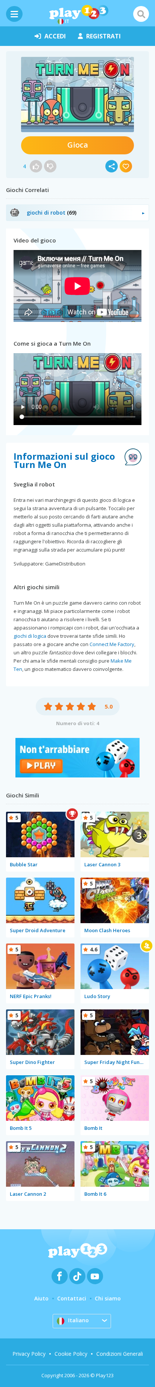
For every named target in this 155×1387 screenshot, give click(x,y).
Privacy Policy (29, 1353)
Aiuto (41, 1298)
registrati (103, 36)
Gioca (77, 145)
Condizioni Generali (119, 1353)
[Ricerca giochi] (141, 14)
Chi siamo (108, 1298)
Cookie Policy (71, 1353)
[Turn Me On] (77, 94)
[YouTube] (95, 1276)
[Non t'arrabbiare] (77, 775)
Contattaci (71, 1298)
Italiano (78, 1320)
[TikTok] (77, 1276)
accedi (55, 36)
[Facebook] (60, 1276)
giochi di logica (30, 636)
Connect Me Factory (112, 644)
